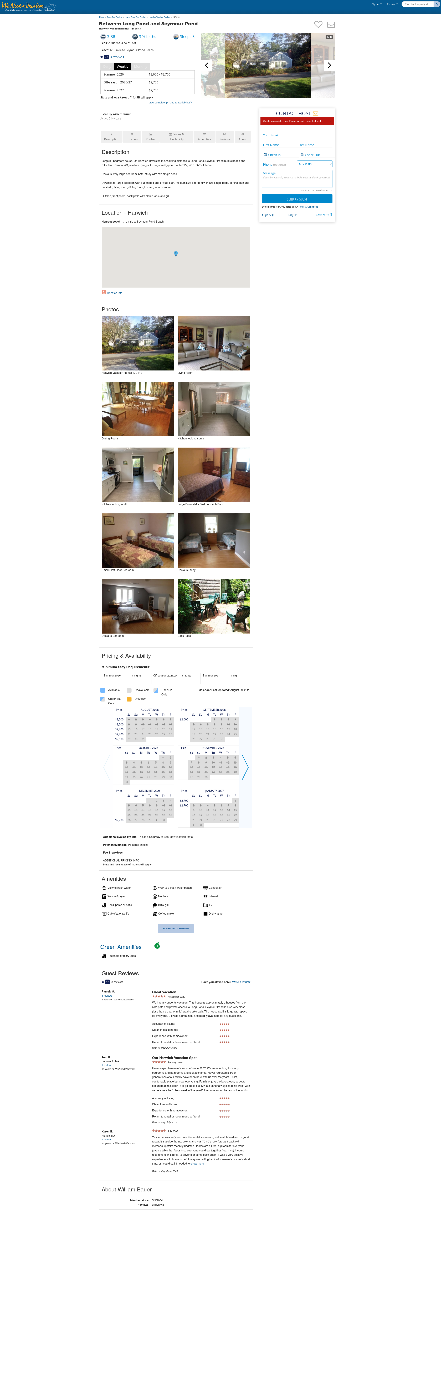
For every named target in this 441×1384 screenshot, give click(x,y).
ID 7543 (176, 17)
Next (329, 65)
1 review (106, 1065)
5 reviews (107, 995)
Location (132, 139)
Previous (206, 65)
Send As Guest (297, 199)
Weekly (122, 66)
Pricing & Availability (177, 136)
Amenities (204, 139)
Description (111, 139)
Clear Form (322, 214)
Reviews (225, 139)
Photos (150, 139)
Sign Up (268, 215)
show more (197, 1163)
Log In (292, 215)
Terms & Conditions (308, 206)
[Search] (437, 4)
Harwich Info (114, 293)
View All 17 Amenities (177, 928)
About (243, 139)
